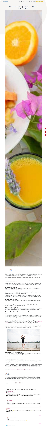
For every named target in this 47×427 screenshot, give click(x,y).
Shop (29, 1)
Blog (23, 1)
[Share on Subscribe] (22, 382)
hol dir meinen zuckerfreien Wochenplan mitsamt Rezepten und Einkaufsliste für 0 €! (22, 369)
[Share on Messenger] (19, 382)
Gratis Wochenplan (39, 1)
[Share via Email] (20, 382)
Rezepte (27, 1)
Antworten (40, 398)
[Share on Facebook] (18, 382)
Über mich (20, 1)
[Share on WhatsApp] (16, 382)
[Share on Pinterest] (15, 382)
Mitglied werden (33, 1)
